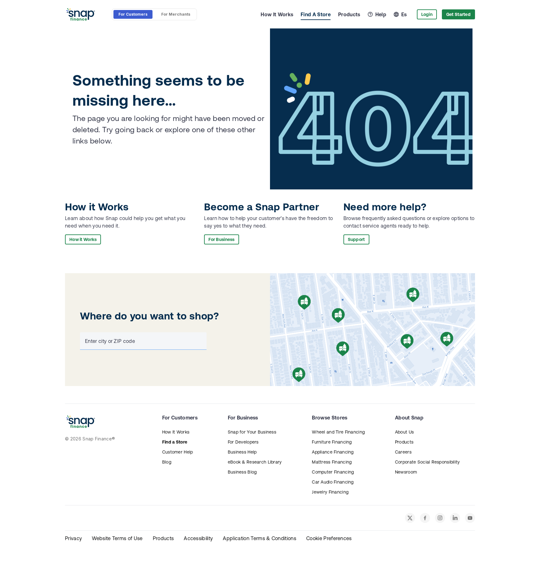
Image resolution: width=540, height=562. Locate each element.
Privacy (73, 538)
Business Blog (242, 471)
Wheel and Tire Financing (338, 431)
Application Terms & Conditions (259, 538)
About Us (404, 431)
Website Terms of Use (117, 538)
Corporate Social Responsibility (427, 461)
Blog (166, 461)
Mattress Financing (332, 461)
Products (349, 14)
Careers (403, 451)
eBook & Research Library (255, 461)
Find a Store (174, 441)
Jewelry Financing (330, 491)
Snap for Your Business (252, 431)
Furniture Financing (332, 441)
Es (404, 14)
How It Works (277, 14)
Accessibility (198, 538)
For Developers (243, 441)
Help (380, 14)
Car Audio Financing (332, 481)
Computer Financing (333, 471)
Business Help (242, 451)
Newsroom (406, 471)
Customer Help (177, 451)
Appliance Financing (332, 451)
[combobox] (142, 341)
